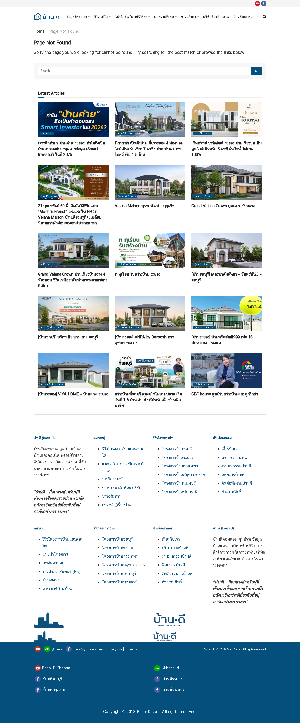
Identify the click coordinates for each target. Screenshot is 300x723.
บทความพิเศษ (164, 17)
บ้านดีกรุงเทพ (114, 649)
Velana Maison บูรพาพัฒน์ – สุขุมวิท (144, 205)
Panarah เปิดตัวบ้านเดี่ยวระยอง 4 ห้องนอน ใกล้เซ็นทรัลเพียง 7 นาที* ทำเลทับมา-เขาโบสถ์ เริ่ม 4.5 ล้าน (149, 149)
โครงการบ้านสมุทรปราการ (183, 474)
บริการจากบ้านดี (234, 457)
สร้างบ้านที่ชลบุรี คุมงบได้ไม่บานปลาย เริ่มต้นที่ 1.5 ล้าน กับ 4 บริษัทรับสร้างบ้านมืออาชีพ (148, 400)
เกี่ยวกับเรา (230, 448)
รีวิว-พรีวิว (101, 17)
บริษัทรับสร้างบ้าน (216, 17)
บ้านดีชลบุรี (79, 649)
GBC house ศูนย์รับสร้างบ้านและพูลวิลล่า (224, 394)
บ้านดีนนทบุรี (132, 649)
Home (39, 31)
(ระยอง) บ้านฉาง (127, 196)
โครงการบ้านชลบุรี (177, 448)
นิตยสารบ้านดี (233, 474)
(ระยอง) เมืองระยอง (129, 327)
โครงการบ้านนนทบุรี (179, 483)
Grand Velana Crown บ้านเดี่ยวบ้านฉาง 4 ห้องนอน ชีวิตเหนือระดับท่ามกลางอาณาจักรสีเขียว (72, 280)
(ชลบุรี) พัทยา (202, 264)
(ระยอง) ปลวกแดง (205, 327)
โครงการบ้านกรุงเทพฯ (180, 465)
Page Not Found (64, 31)
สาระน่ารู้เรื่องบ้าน (116, 504)
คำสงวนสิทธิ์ (231, 491)
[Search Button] (256, 71)
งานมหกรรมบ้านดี (236, 465)
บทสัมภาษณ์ (112, 479)
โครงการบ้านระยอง (177, 457)
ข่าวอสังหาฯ (111, 496)
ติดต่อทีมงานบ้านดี (236, 483)
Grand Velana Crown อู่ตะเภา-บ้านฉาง (222, 205)
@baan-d (57, 649)
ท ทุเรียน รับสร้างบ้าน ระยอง (137, 274)
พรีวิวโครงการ (48, 264)
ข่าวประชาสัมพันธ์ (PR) (121, 487)
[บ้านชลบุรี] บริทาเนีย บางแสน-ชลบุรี (68, 337)
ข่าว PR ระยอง (126, 133)
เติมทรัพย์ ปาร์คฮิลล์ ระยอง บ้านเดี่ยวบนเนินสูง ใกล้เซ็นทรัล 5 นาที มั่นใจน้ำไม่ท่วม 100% (226, 149)
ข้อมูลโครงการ (77, 17)
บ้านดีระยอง (96, 649)
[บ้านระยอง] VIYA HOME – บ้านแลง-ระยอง (73, 394)
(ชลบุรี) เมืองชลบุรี (51, 327)
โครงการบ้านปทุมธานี (179, 491)
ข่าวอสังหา (188, 17)
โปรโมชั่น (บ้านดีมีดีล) (131, 17)
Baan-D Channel (56, 668)
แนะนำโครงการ (55, 554)
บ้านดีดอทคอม (243, 17)
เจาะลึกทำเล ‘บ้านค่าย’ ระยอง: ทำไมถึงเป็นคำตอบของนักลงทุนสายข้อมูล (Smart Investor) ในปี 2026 (71, 149)
